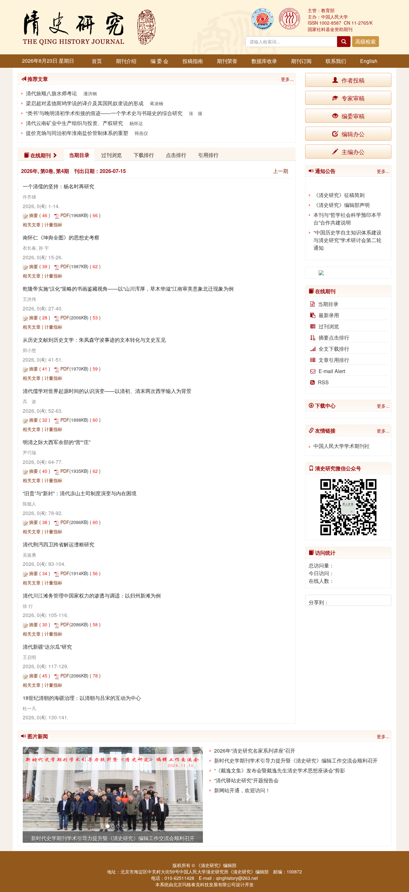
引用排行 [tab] (208, 155)
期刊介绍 (126, 61)
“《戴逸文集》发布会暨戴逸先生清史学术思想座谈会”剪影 (279, 770)
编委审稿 (352, 116)
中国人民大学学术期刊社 (341, 446)
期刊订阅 (301, 61)
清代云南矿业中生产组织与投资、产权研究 (74, 123)
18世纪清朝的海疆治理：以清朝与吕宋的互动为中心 (82, 697)
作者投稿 (352, 80)
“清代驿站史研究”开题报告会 (246, 780)
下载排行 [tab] (144, 155)
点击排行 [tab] (176, 155)
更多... (287, 79)
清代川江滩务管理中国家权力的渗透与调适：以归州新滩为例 (92, 595)
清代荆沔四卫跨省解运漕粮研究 (58, 544)
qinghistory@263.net (237, 878)
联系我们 (336, 61)
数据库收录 (264, 61)
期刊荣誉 (227, 61)
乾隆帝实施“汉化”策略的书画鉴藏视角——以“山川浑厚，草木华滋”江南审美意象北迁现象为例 (128, 288)
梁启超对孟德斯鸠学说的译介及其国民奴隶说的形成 (84, 103)
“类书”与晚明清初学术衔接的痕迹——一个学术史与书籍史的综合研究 (104, 113)
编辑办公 (352, 133)
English (368, 61)
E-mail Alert (332, 371)
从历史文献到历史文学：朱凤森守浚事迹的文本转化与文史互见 (94, 339)
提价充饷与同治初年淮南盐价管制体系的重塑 (77, 133)
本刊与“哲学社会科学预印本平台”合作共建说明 (347, 214)
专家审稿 (352, 98)
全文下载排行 (334, 348)
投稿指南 (192, 61)
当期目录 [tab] (79, 155)
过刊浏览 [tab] (111, 155)
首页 (97, 61)
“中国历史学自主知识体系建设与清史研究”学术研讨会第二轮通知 (347, 236)
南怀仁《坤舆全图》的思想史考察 (61, 237)
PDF (64, 215)
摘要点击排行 (334, 337)
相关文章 (32, 224)
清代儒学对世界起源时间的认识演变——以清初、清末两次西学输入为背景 (107, 391)
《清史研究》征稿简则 (339, 191)
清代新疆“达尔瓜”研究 (47, 646)
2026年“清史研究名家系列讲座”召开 (254, 750)
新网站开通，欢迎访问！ (242, 790)
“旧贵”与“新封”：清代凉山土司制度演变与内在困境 (79, 493)
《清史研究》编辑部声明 (341, 201)
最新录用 (329, 315)
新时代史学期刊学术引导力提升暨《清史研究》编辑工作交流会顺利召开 (296, 760)
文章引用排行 (334, 360)
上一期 (280, 171)
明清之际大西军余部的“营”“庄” (56, 442)
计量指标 (53, 224)
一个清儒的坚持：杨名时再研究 (58, 186)
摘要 (33, 215)
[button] (36, 795)
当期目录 (328, 304)
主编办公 (352, 151)
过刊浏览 (329, 326)
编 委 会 (159, 61)
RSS (323, 382)
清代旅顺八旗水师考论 (51, 93)
